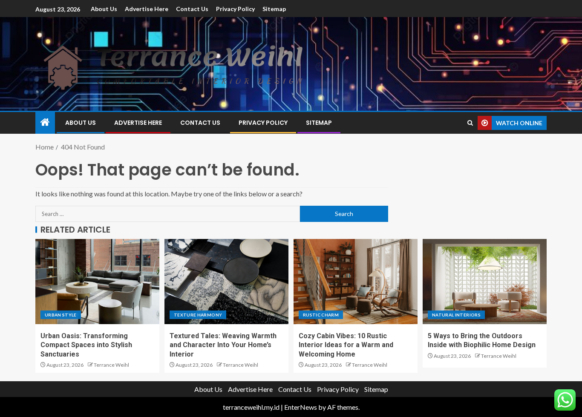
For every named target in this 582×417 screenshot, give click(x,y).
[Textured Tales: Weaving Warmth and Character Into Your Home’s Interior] (226, 281)
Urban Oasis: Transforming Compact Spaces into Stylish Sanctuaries (86, 345)
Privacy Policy (235, 8)
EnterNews (300, 407)
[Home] (45, 122)
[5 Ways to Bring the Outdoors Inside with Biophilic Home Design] (485, 281)
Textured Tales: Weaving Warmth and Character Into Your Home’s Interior (223, 345)
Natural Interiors (456, 314)
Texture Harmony (198, 314)
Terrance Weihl (111, 365)
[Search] (470, 123)
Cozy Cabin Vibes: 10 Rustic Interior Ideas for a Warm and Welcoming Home (346, 345)
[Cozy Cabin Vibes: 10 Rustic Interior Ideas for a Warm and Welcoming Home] (356, 281)
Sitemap (274, 8)
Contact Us (192, 8)
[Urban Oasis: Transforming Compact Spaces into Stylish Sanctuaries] (97, 281)
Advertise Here (146, 8)
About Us (104, 8)
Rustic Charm (321, 314)
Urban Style (61, 314)
